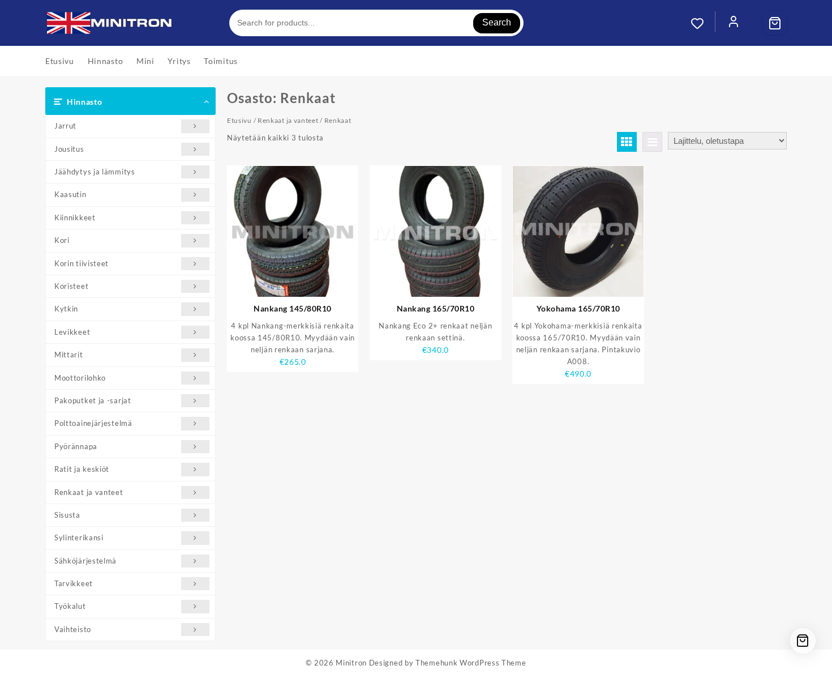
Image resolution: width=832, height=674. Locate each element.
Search (496, 22)
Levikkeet (72, 331)
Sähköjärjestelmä (85, 560)
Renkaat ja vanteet (88, 492)
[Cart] (775, 23)
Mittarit (68, 354)
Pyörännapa (75, 446)
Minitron (351, 662)
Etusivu (239, 120)
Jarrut (65, 125)
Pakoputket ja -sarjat (92, 400)
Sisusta (67, 514)
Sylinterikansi (79, 537)
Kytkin (66, 308)
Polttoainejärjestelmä (93, 423)
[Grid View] (627, 142)
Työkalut (70, 606)
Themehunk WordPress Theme (470, 662)
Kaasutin (70, 194)
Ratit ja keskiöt (81, 468)
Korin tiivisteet (81, 263)
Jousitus (69, 148)
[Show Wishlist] (703, 23)
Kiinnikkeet (75, 217)
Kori (62, 240)
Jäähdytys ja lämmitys (94, 171)
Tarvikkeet (73, 583)
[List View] (652, 142)
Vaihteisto (72, 629)
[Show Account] (733, 23)
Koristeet (71, 286)
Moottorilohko (80, 377)
